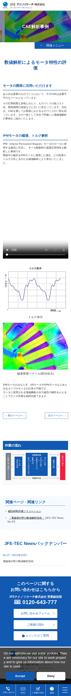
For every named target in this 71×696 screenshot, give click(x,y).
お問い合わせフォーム (35, 613)
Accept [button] (20, 676)
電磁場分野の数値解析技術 (18, 561)
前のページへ (15, 415)
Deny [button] (51, 676)
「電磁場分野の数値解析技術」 (26, 517)
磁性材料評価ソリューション (24, 511)
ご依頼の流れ (35, 624)
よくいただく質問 (37, 635)
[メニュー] (64, 690)
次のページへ (55, 415)
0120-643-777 (39, 602)
